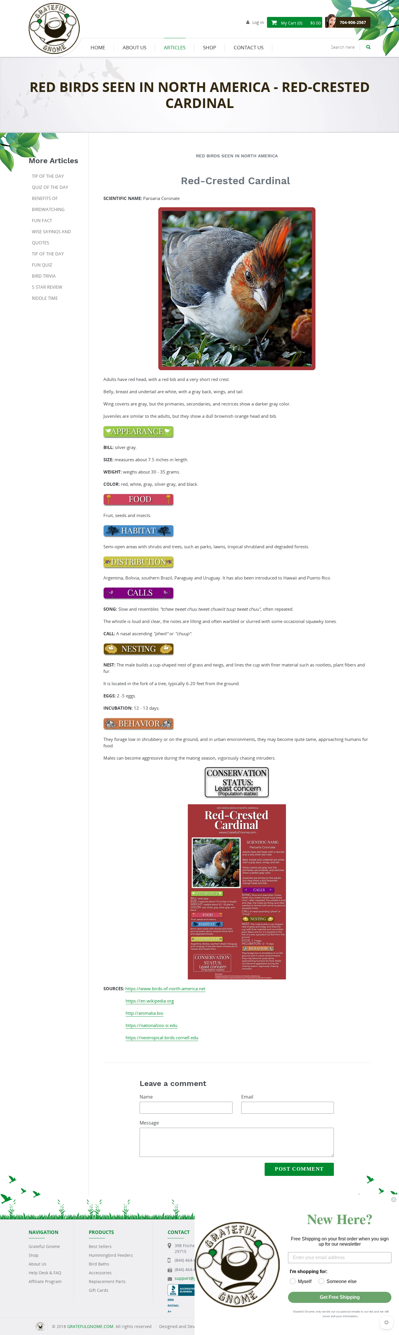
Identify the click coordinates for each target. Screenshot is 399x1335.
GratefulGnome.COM (90, 1326)
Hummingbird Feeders (111, 1255)
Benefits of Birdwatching (48, 203)
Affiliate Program (45, 1281)
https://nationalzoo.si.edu (151, 1025)
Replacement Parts (107, 1281)
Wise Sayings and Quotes (51, 237)
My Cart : (300, 23)
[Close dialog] (394, 1199)
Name (146, 1097)
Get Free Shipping (340, 1297)
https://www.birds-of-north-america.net (165, 988)
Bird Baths (99, 1264)
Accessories (100, 1272)
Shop (34, 1255)
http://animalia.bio (144, 1013)
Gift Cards (98, 1290)
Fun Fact (42, 220)
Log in (258, 22)
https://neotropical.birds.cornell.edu (162, 1037)
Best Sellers (100, 1246)
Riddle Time (45, 298)
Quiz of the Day (50, 187)
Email (247, 1097)
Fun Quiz (42, 265)
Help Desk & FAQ (45, 1272)
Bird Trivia (44, 276)
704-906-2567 (353, 22)
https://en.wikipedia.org (150, 1001)
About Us (37, 1264)
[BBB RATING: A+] (184, 1287)
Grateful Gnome (44, 1246)
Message (149, 1123)
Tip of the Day (48, 176)
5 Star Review (47, 287)
